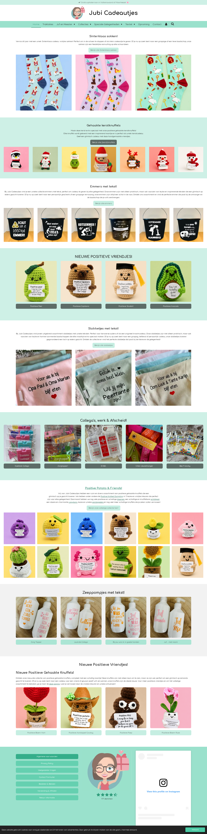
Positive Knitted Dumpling (112, 496)
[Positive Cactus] (19, 562)
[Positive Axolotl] (87, 562)
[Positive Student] (187, 562)
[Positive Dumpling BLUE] (87, 528)
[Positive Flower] (154, 528)
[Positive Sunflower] (154, 562)
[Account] (166, 24)
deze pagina (54, 684)
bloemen (121, 499)
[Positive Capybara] (120, 528)
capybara (73, 502)
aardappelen (98, 502)
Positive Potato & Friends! (103, 488)
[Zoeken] (172, 24)
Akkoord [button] (195, 830)
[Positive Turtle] (120, 562)
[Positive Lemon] (53, 528)
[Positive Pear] (53, 562)
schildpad (155, 499)
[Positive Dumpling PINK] (187, 528)
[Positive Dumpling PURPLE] (19, 528)
